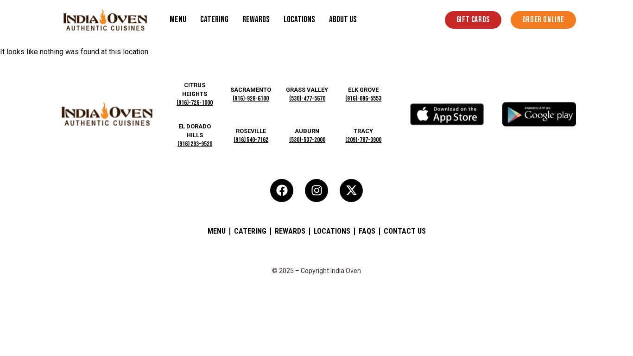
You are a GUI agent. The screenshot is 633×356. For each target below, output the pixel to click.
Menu (178, 19)
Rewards (256, 19)
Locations (299, 19)
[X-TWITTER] (351, 190)
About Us (343, 19)
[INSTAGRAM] (316, 190)
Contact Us (405, 231)
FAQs (367, 231)
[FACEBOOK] (281, 190)
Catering (214, 19)
